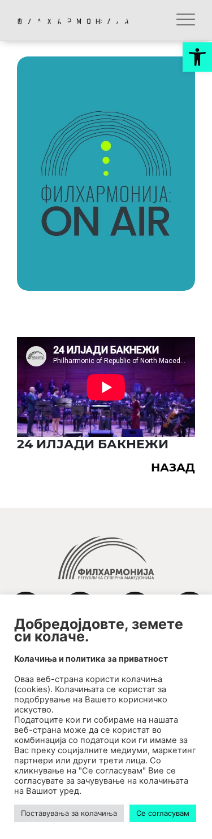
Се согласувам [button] (162, 813)
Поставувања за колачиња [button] (69, 813)
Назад (173, 467)
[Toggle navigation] (185, 20)
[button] (197, 57)
